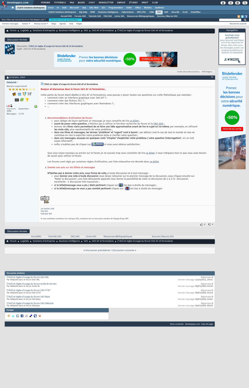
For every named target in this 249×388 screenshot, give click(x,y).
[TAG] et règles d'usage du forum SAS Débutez (30, 303)
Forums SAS (80, 16)
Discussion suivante (123, 250)
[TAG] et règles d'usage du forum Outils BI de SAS (32, 284)
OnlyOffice (196, 12)
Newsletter (105, 2)
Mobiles (148, 8)
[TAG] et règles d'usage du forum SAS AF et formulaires (56, 46)
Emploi (121, 2)
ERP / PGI (141, 12)
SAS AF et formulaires (103, 30)
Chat (91, 2)
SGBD (129, 8)
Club (155, 2)
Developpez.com (192, 324)
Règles (79, 24)
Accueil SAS (66, 16)
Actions (25, 24)
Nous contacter (177, 324)
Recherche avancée (238, 24)
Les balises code (47, 209)
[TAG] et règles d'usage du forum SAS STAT (29, 290)
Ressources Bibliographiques (140, 16)
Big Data (83, 12)
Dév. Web (93, 8)
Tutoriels (60, 2)
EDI (103, 8)
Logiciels (24, 30)
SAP (166, 12)
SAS (159, 12)
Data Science (128, 12)
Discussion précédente (97, 250)
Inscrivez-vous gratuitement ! (65, 20)
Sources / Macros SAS (167, 16)
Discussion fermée (17, 39)
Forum (13, 30)
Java (84, 8)
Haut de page (207, 324)
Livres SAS (119, 16)
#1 (212, 77)
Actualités (36, 236)
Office (138, 8)
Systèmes (159, 8)
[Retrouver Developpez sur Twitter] (242, 16)
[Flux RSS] (238, 16)
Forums (45, 2)
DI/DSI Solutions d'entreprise (31, 8)
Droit (144, 2)
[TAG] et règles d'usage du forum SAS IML (28, 277)
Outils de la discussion (187, 72)
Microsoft (74, 8)
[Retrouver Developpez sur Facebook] (246, 16)
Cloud (50, 8)
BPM (92, 12)
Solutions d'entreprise (44, 30)
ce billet (134, 121)
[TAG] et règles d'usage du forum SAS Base (28, 297)
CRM (151, 12)
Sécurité (175, 12)
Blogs (81, 2)
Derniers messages (10, 24)
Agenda (62, 24)
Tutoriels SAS (95, 16)
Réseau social (40, 24)
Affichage (206, 72)
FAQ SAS (108, 16)
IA (58, 8)
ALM (64, 8)
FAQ (71, 2)
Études (133, 2)
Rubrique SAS (46, 214)
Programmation (116, 8)
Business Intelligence (108, 12)
